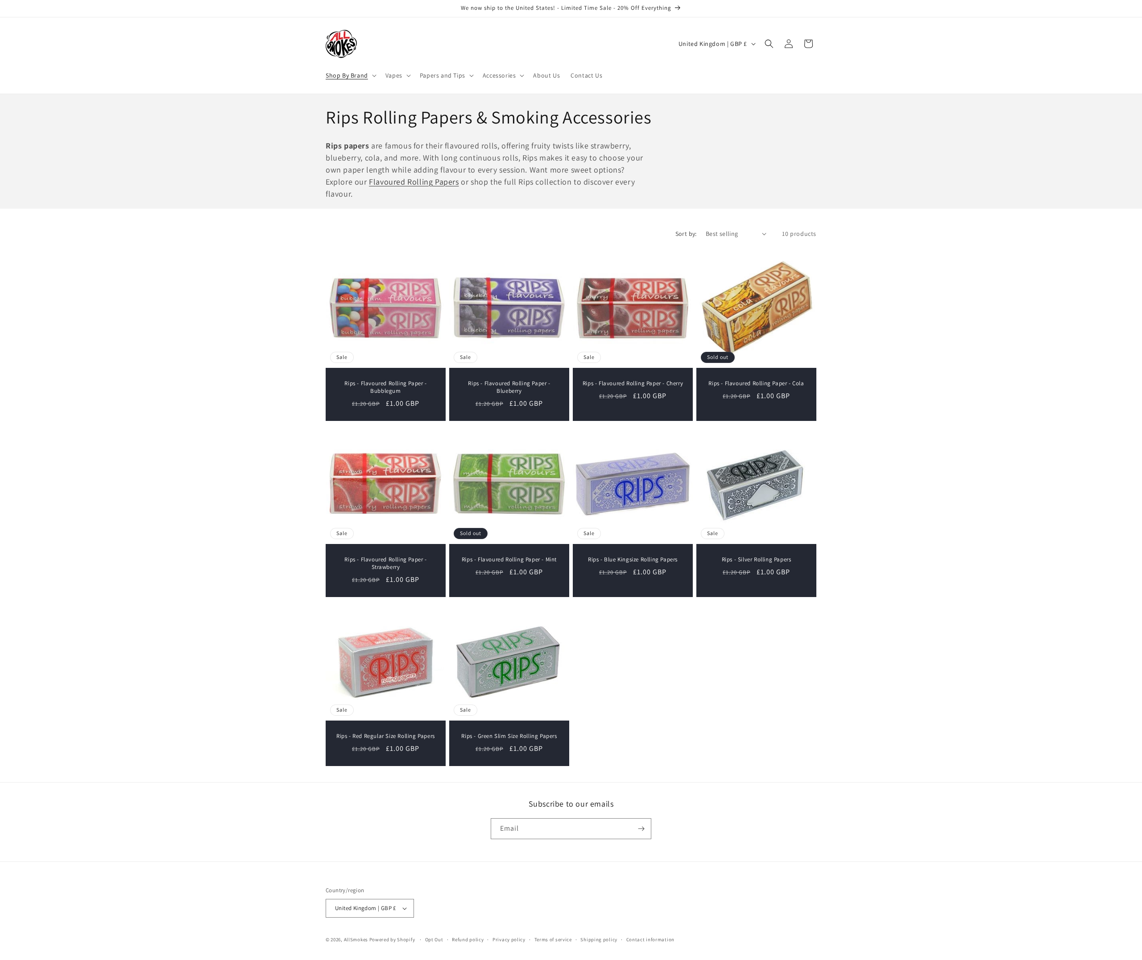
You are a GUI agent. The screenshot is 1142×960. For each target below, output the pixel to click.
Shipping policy (598, 939)
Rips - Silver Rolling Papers (756, 559)
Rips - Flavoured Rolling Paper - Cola (756, 383)
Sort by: (686, 234)
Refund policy (468, 939)
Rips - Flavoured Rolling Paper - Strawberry (385, 563)
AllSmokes (356, 939)
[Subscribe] (641, 828)
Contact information (650, 939)
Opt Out (434, 939)
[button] (350, 75)
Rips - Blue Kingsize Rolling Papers (633, 559)
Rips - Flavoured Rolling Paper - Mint (509, 559)
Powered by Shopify (392, 939)
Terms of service (553, 939)
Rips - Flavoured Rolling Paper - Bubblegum (385, 387)
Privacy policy (508, 939)
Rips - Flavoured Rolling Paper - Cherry (633, 383)
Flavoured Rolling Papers (414, 182)
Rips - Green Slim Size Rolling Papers (509, 736)
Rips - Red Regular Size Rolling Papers (385, 736)
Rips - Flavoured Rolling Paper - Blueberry (509, 387)
